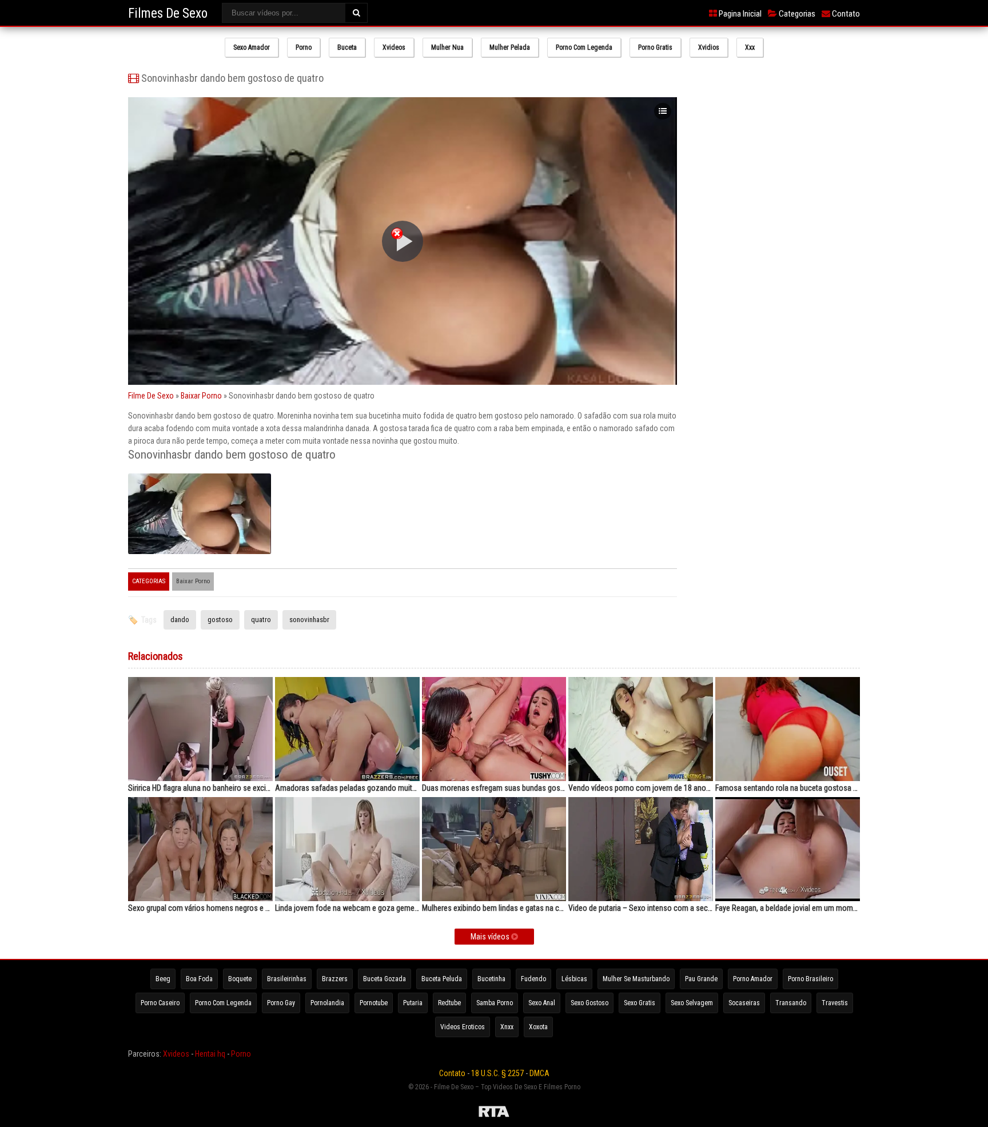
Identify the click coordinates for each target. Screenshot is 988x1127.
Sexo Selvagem (692, 1003)
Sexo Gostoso (589, 1003)
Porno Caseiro (160, 1003)
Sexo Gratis (639, 1003)
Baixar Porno (201, 395)
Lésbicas (574, 979)
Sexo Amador (251, 47)
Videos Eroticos (462, 1027)
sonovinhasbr (309, 619)
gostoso (220, 619)
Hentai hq (210, 1053)
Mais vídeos (491, 936)
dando (179, 619)
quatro (261, 619)
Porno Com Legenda (584, 47)
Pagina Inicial (739, 14)
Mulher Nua (447, 47)
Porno (304, 47)
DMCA (539, 1073)
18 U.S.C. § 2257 (497, 1073)
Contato (845, 14)
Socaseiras (744, 1003)
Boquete (240, 979)
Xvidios (708, 47)
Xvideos (394, 47)
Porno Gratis (655, 47)
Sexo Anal (541, 1003)
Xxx (750, 47)
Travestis (835, 1003)
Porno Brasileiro (810, 979)
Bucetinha (491, 979)
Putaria (413, 1003)
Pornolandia (327, 1003)
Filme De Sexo (151, 395)
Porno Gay (281, 1003)
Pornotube (374, 1003)
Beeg (163, 979)
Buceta (347, 47)
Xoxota (538, 1027)
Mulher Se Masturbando (636, 979)
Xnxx (506, 1027)
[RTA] (494, 1113)
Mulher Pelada (509, 47)
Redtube (449, 1003)
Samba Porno (494, 1003)
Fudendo (533, 979)
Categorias (796, 14)
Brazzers (335, 979)
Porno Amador (752, 979)
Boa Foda (199, 979)
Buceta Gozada (384, 979)
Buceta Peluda (441, 979)
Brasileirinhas (286, 979)
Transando (790, 1003)
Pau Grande (701, 979)
